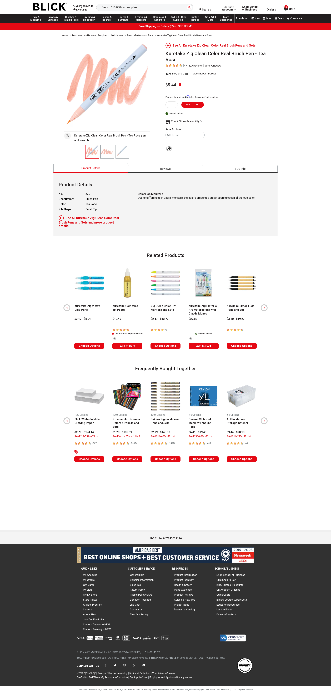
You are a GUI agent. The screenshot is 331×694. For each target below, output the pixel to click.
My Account (90, 574)
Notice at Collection (139, 673)
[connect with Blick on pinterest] (134, 667)
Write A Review (213, 65)
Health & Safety (183, 584)
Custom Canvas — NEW (96, 624)
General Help (137, 574)
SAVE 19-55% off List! (86, 436)
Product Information (185, 574)
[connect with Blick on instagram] (124, 667)
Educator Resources (228, 604)
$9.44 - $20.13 (235, 432)
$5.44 (171, 85)
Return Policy (137, 589)
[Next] (264, 307)
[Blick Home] (50, 7)
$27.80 (193, 319)
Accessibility (121, 673)
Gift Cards (88, 584)
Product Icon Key (184, 579)
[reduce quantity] (168, 105)
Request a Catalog (184, 609)
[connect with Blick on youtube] (143, 667)
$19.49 (117, 319)
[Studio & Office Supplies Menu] (178, 22)
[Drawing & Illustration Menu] (89, 22)
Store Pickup (90, 599)
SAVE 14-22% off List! (239, 436)
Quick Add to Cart (226, 579)
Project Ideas (181, 604)
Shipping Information (142, 579)
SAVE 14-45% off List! (163, 436)
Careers (87, 609)
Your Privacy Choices (163, 673)
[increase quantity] (175, 105)
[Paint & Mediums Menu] (37, 22)
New (257, 18)
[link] (80, 9)
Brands (240, 18)
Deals (281, 18)
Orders (271, 9)
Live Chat (135, 604)
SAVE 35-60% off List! (201, 436)
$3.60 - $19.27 (235, 319)
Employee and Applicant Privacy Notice (170, 677)
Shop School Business (250, 8)
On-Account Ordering (228, 589)
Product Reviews (183, 594)
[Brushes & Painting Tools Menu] (71, 22)
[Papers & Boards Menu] (108, 22)
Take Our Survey (139, 614)
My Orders (89, 579)
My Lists (87, 589)
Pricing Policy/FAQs (141, 594)
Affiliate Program (92, 604)
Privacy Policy (86, 673)
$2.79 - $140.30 (160, 432)
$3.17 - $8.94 (82, 319)
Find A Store (90, 594)
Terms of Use (105, 673)
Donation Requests (141, 599)
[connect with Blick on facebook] (105, 667)
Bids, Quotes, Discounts (230, 584)
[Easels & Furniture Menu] (124, 22)
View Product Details (204, 74)
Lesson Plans (224, 609)
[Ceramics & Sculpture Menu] (160, 22)
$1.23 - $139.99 (122, 432)
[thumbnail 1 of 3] (92, 152)
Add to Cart (127, 346)
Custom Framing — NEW (97, 629)
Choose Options (89, 345)
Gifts (268, 18)
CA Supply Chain (139, 677)
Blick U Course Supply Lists (232, 599)
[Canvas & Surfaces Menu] (53, 22)
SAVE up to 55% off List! (126, 436)
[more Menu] (226, 22)
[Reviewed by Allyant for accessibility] (245, 666)
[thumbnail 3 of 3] (122, 152)
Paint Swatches (183, 589)
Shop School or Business (231, 574)
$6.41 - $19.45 (197, 432)
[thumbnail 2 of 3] (107, 152)
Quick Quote (223, 594)
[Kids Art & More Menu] (212, 22)
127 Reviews (196, 65)
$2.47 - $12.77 (159, 319)
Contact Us (136, 609)
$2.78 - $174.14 (84, 432)
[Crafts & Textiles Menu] (196, 22)
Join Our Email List (93, 619)
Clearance (296, 18)
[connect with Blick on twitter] (114, 667)
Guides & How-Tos (184, 599)
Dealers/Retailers (226, 614)
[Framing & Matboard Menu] (141, 22)
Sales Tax (135, 584)
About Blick (89, 614)
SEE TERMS (185, 26)
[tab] (90, 168)
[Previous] (66, 307)
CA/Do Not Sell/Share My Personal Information (102, 677)
